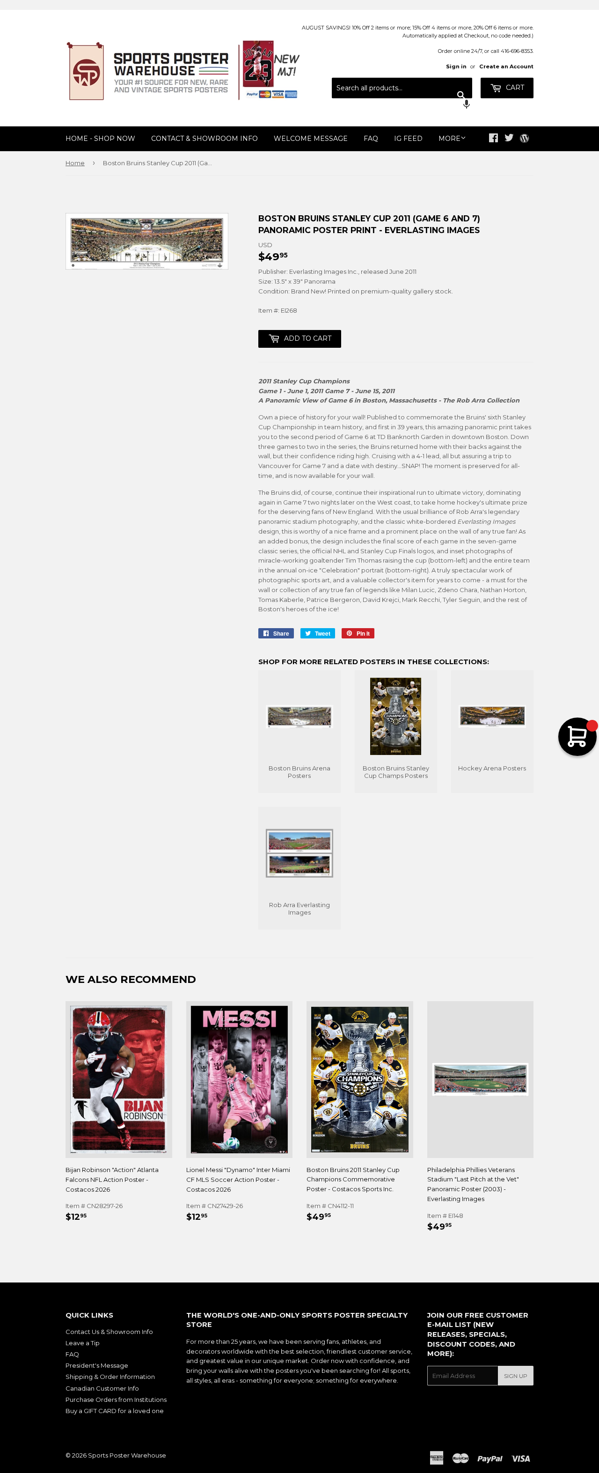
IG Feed (408, 138)
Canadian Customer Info (102, 1388)
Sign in (456, 66)
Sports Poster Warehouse (127, 1455)
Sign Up (515, 1375)
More (449, 138)
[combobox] (402, 88)
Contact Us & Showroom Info (109, 1331)
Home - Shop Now (100, 138)
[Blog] (524, 139)
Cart (514, 87)
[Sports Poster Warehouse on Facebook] (493, 139)
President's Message (97, 1365)
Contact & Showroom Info (204, 138)
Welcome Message (311, 138)
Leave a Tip (83, 1343)
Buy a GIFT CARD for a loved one (115, 1410)
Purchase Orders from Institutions (116, 1399)
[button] (402, 105)
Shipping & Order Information (110, 1376)
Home (75, 163)
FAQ (371, 138)
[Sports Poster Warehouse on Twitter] (509, 139)
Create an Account (506, 66)
